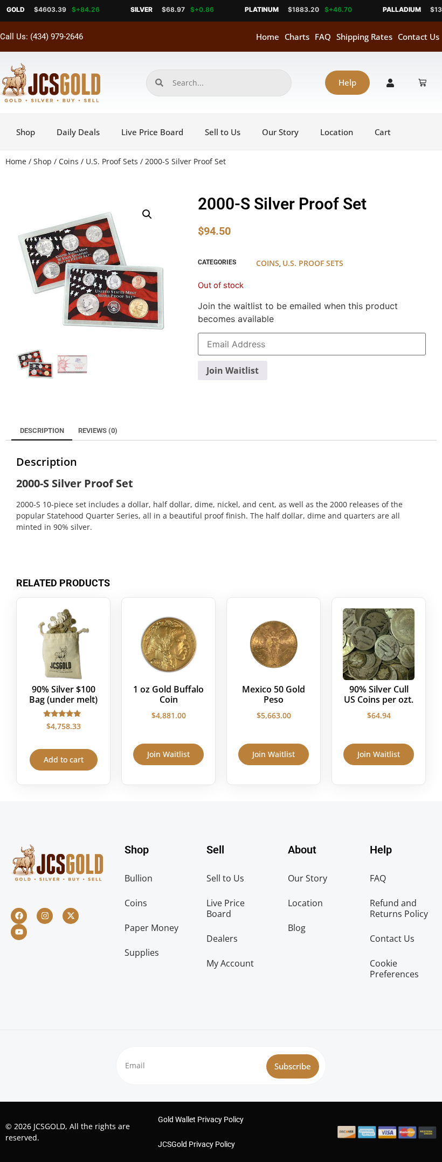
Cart (383, 132)
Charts (297, 36)
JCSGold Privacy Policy (196, 1144)
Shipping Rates (364, 36)
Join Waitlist (232, 370)
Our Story (280, 132)
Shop (25, 132)
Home (267, 36)
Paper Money (151, 928)
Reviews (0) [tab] (98, 430)
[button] (147, 214)
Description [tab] (42, 430)
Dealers (222, 938)
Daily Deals (78, 132)
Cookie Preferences (394, 968)
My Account (230, 963)
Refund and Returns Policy (399, 908)
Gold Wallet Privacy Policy (201, 1119)
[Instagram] (45, 916)
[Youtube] (19, 932)
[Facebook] (19, 916)
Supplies (142, 952)
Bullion (139, 878)
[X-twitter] (71, 916)
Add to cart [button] (64, 759)
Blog (297, 928)
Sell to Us (222, 132)
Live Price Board (152, 132)
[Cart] (422, 82)
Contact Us (418, 36)
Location (336, 132)
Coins (69, 161)
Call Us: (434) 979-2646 (41, 36)
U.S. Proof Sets (112, 161)
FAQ (323, 36)
